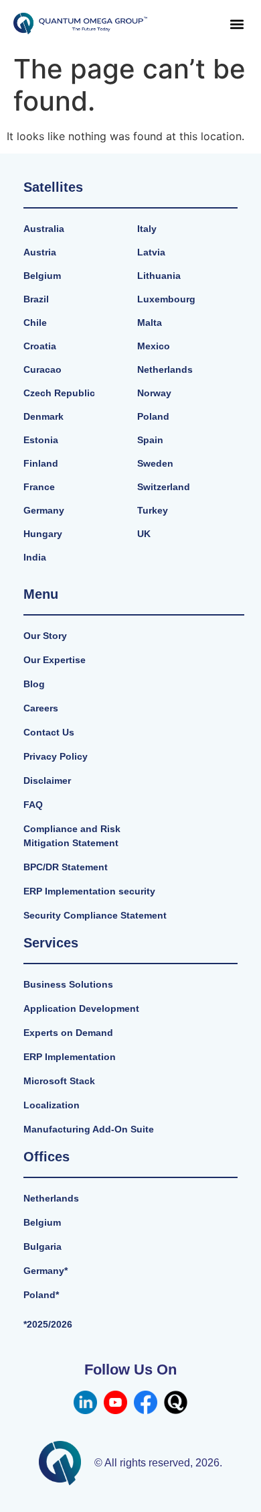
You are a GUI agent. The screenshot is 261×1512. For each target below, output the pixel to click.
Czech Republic (59, 393)
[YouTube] (115, 1402)
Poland (153, 416)
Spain (150, 439)
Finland (40, 463)
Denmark (43, 416)
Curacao (42, 369)
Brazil (36, 299)
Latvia (151, 252)
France (39, 486)
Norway (154, 393)
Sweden (155, 463)
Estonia (40, 439)
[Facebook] (145, 1402)
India (34, 557)
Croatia (39, 346)
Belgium (42, 275)
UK (144, 533)
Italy (147, 228)
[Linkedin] (85, 1402)
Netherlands (165, 369)
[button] (237, 24)
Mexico (153, 346)
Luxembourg (166, 299)
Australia (43, 228)
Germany (43, 510)
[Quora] (175, 1402)
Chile (35, 322)
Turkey (152, 510)
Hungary (42, 533)
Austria (39, 252)
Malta (149, 322)
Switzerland (163, 486)
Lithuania (159, 275)
